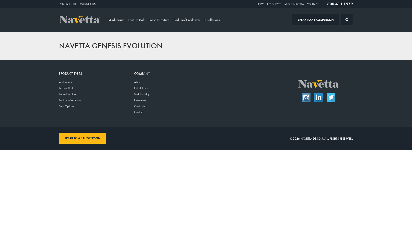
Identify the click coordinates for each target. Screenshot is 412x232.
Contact (313, 4)
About (137, 82)
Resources (274, 4)
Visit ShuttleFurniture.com (78, 4)
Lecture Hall (136, 20)
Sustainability (141, 94)
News (260, 4)
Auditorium (116, 20)
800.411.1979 (340, 4)
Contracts (139, 106)
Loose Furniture (159, 20)
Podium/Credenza (187, 20)
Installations (212, 20)
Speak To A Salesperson (316, 20)
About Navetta (294, 4)
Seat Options (66, 106)
